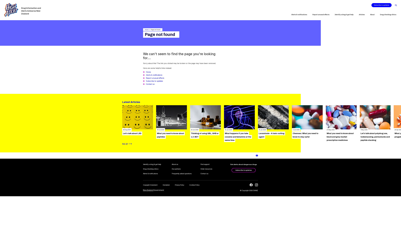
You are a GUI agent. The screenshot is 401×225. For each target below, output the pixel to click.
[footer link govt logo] (153, 190)
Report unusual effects (320, 14)
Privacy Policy (179, 185)
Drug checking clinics (388, 14)
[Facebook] (251, 184)
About (372, 14)
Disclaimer (166, 185)
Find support (204, 164)
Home (147, 29)
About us (175, 164)
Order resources (206, 169)
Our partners (176, 169)
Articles (362, 14)
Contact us (150, 84)
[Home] (11, 10)
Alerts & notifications (299, 14)
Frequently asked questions (182, 174)
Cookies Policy (194, 185)
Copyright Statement (150, 185)
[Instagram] (256, 184)
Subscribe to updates (381, 5)
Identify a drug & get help (344, 14)
